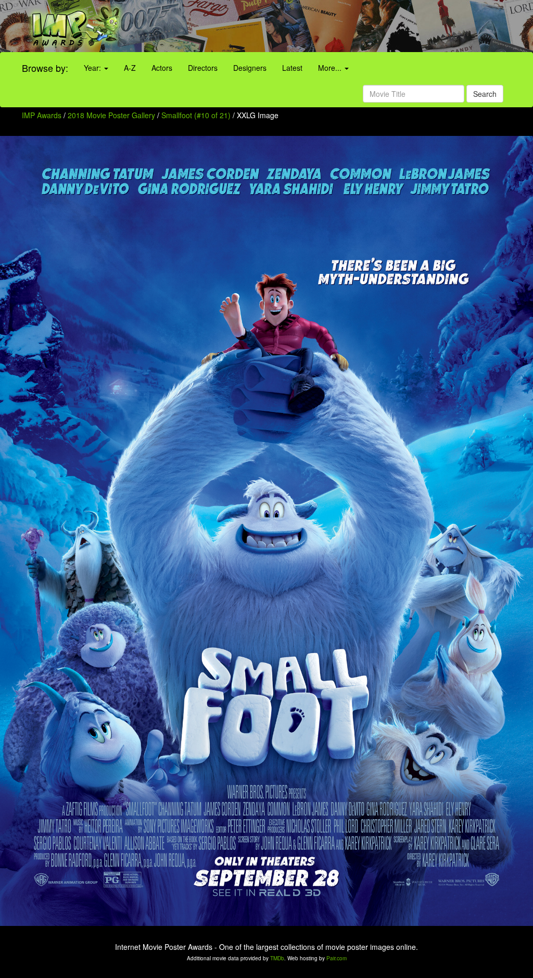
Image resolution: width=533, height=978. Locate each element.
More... (331, 67)
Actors (161, 67)
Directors (203, 67)
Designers (249, 67)
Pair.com (336, 958)
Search (485, 94)
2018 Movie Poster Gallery (111, 115)
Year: (93, 67)
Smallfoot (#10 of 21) (196, 115)
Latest (292, 67)
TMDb (277, 958)
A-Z (130, 67)
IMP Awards (41, 115)
